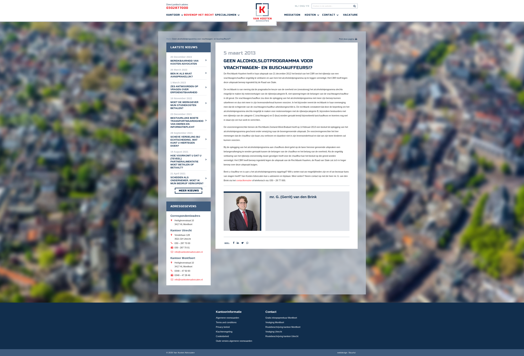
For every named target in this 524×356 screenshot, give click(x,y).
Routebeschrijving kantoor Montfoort (282, 327)
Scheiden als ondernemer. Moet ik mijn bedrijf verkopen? (186, 180)
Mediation (292, 14)
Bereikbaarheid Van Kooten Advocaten (184, 62)
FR (307, 6)
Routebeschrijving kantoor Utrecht (281, 336)
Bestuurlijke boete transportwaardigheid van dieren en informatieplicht (186, 122)
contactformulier (244, 180)
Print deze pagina (346, 39)
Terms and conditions (226, 322)
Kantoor (173, 14)
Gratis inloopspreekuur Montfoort (281, 318)
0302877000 (177, 8)
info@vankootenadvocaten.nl (189, 252)
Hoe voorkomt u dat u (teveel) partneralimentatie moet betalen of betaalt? (185, 161)
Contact (328, 14)
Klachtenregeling (224, 332)
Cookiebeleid (222, 336)
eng (302, 6)
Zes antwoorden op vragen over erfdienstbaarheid (184, 89)
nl (296, 6)
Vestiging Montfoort (274, 322)
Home (169, 39)
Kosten (310, 14)
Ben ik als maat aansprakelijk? (181, 75)
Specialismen (225, 14)
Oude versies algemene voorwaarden (234, 341)
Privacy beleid (223, 327)
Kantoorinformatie (229, 311)
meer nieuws (189, 190)
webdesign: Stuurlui (346, 353)
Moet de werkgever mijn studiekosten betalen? (184, 105)
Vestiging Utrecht (273, 332)
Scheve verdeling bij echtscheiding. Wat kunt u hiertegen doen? (185, 141)
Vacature (350, 14)
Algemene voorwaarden (227, 318)
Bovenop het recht (199, 14)
